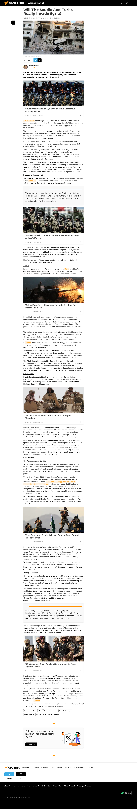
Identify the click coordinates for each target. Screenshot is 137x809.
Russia (55, 711)
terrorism (56, 714)
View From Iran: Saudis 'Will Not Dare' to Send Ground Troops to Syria (52, 536)
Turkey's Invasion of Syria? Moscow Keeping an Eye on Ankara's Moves (52, 236)
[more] (80, 115)
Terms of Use (26, 786)
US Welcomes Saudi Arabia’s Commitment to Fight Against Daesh (50, 665)
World (36, 768)
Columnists (27, 711)
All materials (32, 68)
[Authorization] (122, 3)
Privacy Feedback (69, 786)
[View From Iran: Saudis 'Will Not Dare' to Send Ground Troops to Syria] (53, 520)
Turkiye (35, 711)
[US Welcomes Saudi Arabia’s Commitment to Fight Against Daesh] (53, 648)
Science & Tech (79, 768)
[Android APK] (126, 793)
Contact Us (35, 786)
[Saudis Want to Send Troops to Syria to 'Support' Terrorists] (53, 400)
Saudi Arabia (29, 121)
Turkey (28, 342)
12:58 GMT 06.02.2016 (30, 18)
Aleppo (37, 700)
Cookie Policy (46, 786)
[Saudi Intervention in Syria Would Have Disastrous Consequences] (53, 93)
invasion (32, 180)
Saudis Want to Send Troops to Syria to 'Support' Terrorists (49, 416)
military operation (29, 714)
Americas (44, 768)
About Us (7, 786)
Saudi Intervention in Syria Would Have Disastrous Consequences (50, 110)
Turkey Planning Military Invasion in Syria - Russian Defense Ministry (50, 306)
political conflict (47, 714)
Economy (59, 768)
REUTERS (27, 56)
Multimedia (90, 768)
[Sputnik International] (15, 5)
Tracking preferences (84, 786)
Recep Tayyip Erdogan (65, 711)
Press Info (16, 786)
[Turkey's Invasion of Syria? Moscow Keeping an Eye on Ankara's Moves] (53, 220)
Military (68, 768)
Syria (67, 269)
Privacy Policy (57, 786)
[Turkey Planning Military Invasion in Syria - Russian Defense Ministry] (53, 290)
